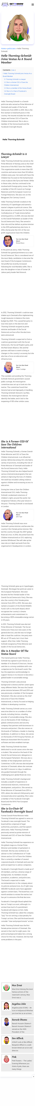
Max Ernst (17, 985)
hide (13, 70)
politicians (11, 48)
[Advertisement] (17, 292)
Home (3, 48)
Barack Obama (20, 1019)
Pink (14, 1056)
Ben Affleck (17, 1038)
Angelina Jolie (19, 1004)
